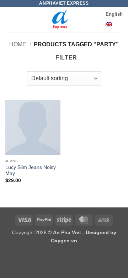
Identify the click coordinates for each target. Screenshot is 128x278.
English (114, 14)
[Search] (98, 20)
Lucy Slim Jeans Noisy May (30, 170)
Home (17, 44)
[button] (9, 19)
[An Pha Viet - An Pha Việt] (60, 19)
